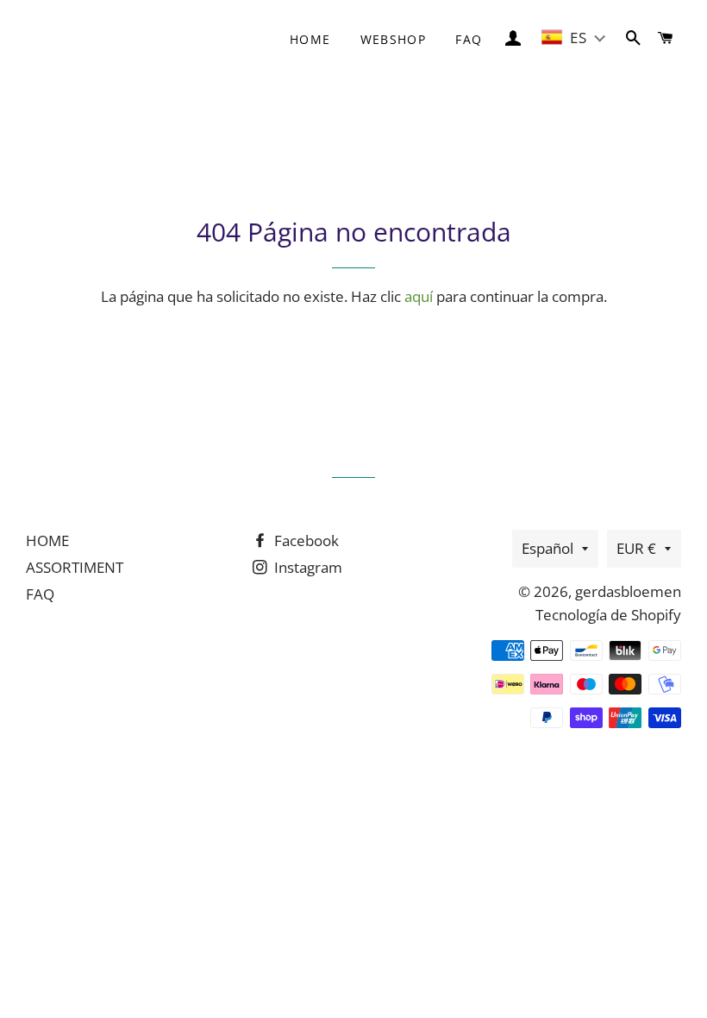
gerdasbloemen (628, 591)
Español (547, 548)
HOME (47, 540)
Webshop (393, 39)
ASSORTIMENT (74, 567)
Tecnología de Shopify (608, 615)
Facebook (305, 540)
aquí (418, 296)
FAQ (468, 39)
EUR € (636, 548)
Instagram (306, 567)
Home (310, 39)
